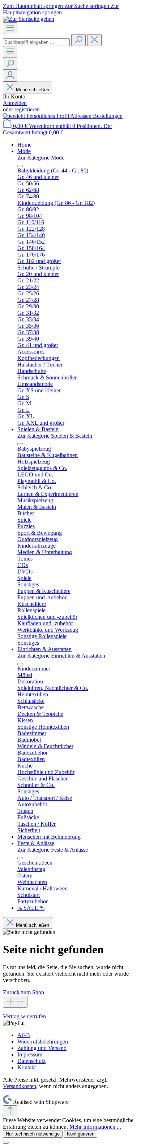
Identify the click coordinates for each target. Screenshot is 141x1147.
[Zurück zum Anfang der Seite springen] (10, 1111)
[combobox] (36, 42)
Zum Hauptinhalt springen (33, 6)
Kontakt (26, 1067)
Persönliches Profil (48, 116)
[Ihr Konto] (10, 76)
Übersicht (14, 116)
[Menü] (10, 28)
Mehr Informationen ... (95, 1127)
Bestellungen (108, 116)
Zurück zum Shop (23, 992)
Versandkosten (19, 1086)
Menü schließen (32, 89)
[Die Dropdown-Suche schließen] (94, 40)
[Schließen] (6, 1143)
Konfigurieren (80, 1134)
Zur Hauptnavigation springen (61, 9)
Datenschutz (31, 1061)
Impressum (29, 1054)
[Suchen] (78, 40)
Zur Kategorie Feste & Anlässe (52, 850)
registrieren (27, 109)
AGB (23, 1035)
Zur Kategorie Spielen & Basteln (54, 436)
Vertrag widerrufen (24, 1016)
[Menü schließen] (20, 166)
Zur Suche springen (87, 6)
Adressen (81, 116)
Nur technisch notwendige (33, 1134)
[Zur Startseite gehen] (28, 19)
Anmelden (15, 103)
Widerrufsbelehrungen (42, 1041)
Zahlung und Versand (42, 1048)
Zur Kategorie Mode (40, 158)
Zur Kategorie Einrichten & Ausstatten (61, 656)
